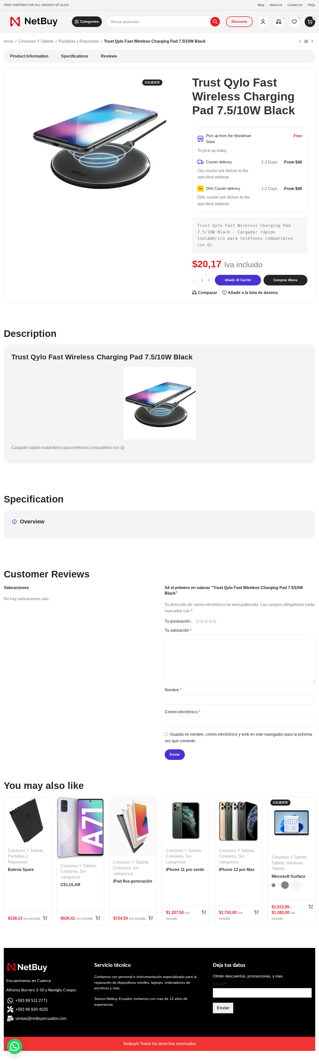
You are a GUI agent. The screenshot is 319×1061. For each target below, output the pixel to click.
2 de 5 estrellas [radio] (202, 621)
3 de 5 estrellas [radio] (206, 621)
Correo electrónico (182, 712)
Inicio (8, 41)
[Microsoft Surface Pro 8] (291, 824)
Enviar (223, 1008)
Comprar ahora (285, 280)
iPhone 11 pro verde (185, 869)
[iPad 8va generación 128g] (133, 826)
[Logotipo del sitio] (35, 21)
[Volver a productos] (306, 42)
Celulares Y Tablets (35, 41)
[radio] (273, 885)
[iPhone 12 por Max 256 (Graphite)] (238, 820)
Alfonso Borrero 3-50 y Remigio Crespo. (41, 990)
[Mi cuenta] (263, 22)
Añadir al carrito (238, 280)
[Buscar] (215, 21)
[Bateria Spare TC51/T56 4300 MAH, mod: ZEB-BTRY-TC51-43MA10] (27, 820)
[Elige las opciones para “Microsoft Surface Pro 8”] (310, 906)
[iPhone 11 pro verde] (185, 820)
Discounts (239, 21)
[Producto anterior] (300, 42)
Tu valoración (178, 630)
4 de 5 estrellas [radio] (210, 621)
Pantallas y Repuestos (79, 41)
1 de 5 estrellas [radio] (197, 621)
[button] (45, 918)
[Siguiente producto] (312, 42)
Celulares (69, 871)
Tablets (278, 863)
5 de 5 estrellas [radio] (215, 621)
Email (219, 984)
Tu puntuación (177, 621)
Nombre (173, 690)
